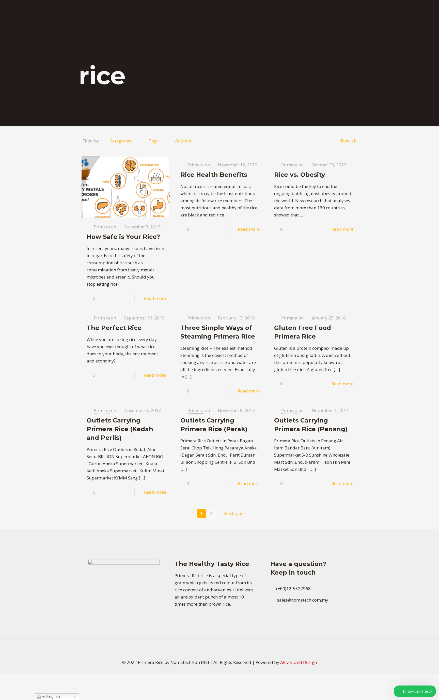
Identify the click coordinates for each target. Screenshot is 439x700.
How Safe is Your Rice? (123, 236)
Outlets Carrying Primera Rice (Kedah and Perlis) (120, 429)
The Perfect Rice (114, 327)
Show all (348, 141)
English (52, 696)
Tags (154, 141)
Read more (155, 298)
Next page (234, 513)
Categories (120, 141)
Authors (183, 141)
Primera (102, 227)
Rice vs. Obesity (299, 174)
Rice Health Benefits (213, 174)
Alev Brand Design (298, 662)
